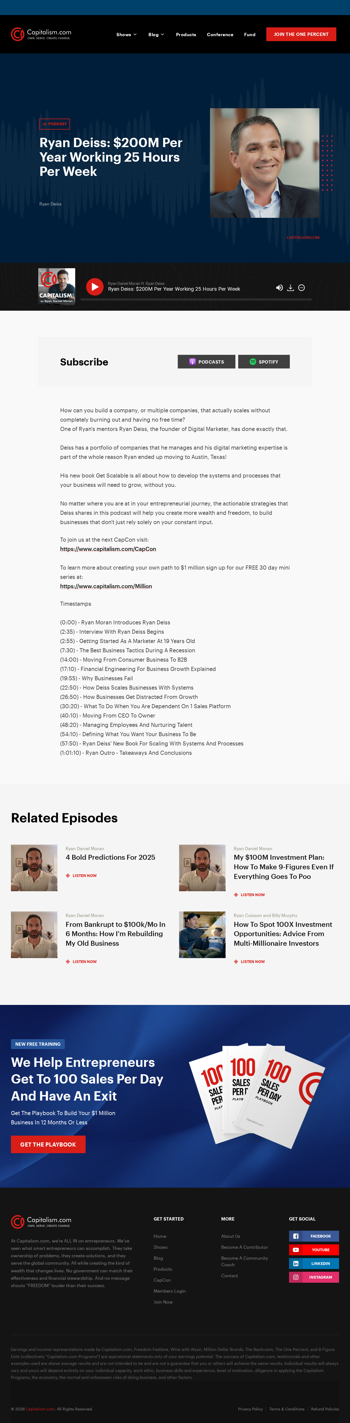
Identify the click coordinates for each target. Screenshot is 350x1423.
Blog (153, 34)
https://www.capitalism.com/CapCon (108, 548)
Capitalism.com (303, 237)
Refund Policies (325, 1409)
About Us (230, 1236)
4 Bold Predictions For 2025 (110, 857)
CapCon (162, 1279)
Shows (123, 34)
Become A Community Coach (244, 1261)
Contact (229, 1275)
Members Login (170, 1290)
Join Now (163, 1301)
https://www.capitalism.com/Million (106, 586)
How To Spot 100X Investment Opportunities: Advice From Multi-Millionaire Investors (283, 933)
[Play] (96, 287)
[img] (301, 287)
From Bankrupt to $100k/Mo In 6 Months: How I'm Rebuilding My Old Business (115, 933)
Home (160, 1236)
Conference (220, 34)
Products (186, 34)
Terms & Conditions (287, 1409)
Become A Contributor (244, 1247)
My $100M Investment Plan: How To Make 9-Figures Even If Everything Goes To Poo (284, 866)
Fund (249, 34)
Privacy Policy (250, 1409)
